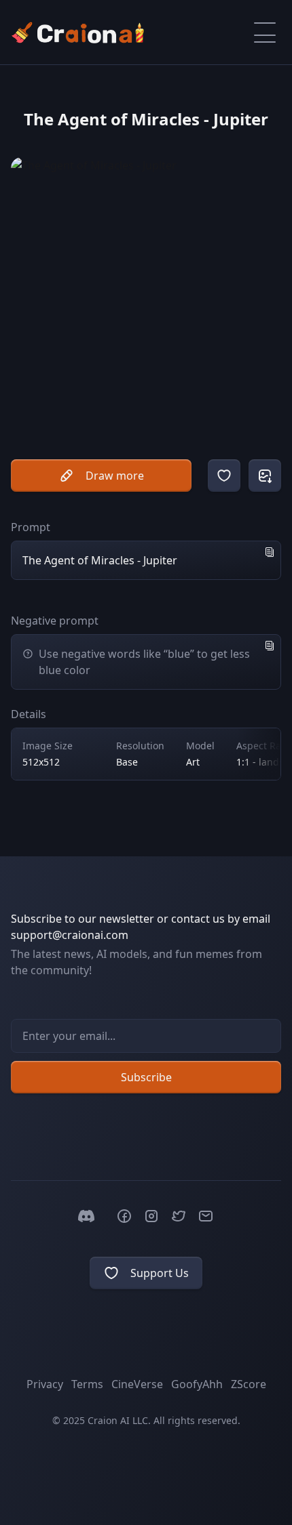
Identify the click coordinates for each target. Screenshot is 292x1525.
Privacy (44, 1384)
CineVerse (137, 1384)
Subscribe (146, 1077)
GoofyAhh (197, 1384)
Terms (87, 1384)
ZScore (248, 1384)
